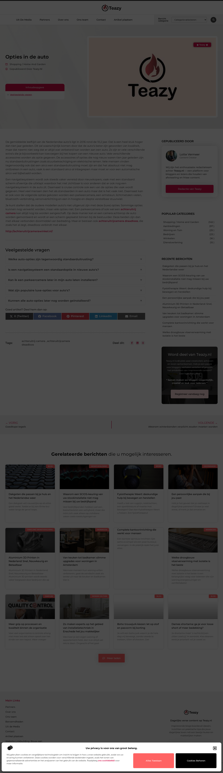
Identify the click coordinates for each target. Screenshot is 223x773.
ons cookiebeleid (106, 760)
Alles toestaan (154, 760)
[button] (214, 748)
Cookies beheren (196, 760)
